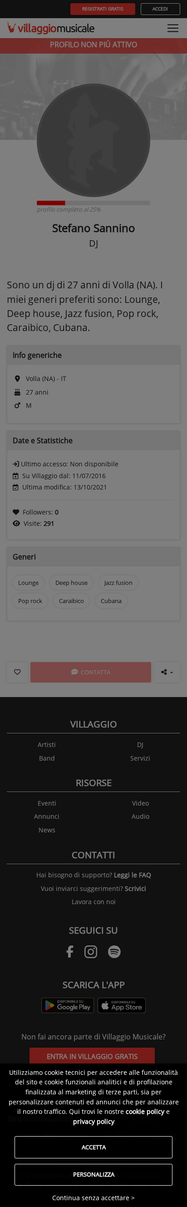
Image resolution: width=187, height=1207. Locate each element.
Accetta (94, 1147)
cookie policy (145, 1111)
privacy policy (93, 1121)
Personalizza (93, 1174)
